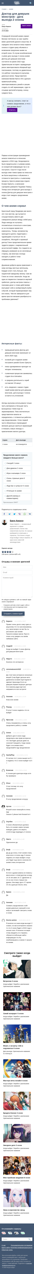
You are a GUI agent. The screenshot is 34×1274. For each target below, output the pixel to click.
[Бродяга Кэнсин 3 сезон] (17, 1109)
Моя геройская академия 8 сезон (16, 1178)
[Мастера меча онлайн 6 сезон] (17, 1076)
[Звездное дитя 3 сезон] (17, 1141)
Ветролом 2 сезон (10, 981)
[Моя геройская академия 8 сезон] (17, 1173)
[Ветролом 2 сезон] (17, 977)
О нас (4, 1245)
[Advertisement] (17, 134)
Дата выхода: (21, 440)
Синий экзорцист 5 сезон (13, 1013)
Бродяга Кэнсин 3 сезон (13, 1113)
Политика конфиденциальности (21, 1247)
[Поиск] (29, 1239)
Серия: (5, 440)
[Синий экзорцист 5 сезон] (17, 1009)
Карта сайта (6, 1247)
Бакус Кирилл (16, 521)
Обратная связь (7, 1250)
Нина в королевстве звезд (14, 1210)
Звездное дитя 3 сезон (12, 1145)
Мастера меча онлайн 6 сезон (15, 1081)
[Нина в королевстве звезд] (17, 1206)
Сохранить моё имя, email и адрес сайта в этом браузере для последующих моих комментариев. (16, 607)
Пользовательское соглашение (21, 1245)
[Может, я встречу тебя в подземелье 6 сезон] (17, 1042)
